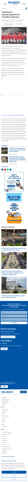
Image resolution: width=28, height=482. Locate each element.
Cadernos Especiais (5, 416)
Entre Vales (4, 442)
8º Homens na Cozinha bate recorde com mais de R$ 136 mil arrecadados (13, 249)
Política (3, 413)
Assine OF (4, 404)
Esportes (3, 422)
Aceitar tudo (14, 472)
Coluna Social (4, 440)
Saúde (3, 424)
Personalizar (14, 475)
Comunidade (4, 426)
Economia (4, 418)
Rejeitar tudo (14, 479)
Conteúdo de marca (6, 446)
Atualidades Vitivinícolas (7, 432)
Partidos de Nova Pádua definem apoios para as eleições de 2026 (13, 296)
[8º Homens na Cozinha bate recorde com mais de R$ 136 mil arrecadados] (14, 237)
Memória (3, 436)
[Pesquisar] (26, 8)
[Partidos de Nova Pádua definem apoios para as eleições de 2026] (14, 285)
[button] (2, 170)
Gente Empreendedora (6, 434)
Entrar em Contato (5, 399)
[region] (14, 470)
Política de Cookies (11, 468)
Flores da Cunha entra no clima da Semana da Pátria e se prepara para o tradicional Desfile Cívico (12, 272)
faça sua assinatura (5, 383)
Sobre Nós (4, 397)
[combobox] (13, 8)
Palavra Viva (4, 444)
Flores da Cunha (5, 409)
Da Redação (4, 450)
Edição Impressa (5, 402)
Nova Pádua (4, 411)
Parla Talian (4, 438)
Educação (4, 420)
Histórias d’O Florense (6, 448)
